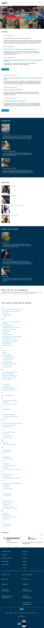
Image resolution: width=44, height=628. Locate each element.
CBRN (4, 352)
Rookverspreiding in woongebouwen (11, 478)
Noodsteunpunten (7, 451)
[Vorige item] (39, 535)
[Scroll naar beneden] (22, 21)
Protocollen (5, 467)
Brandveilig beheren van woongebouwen (12, 336)
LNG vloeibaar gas (7, 437)
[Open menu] (42, 3)
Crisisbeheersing (7, 361)
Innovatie (5, 418)
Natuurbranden (6, 449)
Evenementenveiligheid (8, 388)
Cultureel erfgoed (7, 367)
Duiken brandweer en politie (9, 377)
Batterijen (5, 323)
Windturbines (6, 518)
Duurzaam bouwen (7, 379)
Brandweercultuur (7, 343)
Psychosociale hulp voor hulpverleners (12, 469)
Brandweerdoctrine (7, 345)
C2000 (4, 350)
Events (24, 554)
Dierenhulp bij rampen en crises (10, 372)
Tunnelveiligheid (7, 495)
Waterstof (5, 513)
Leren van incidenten (8, 435)
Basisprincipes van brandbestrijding (11, 321)
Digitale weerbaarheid (8, 374)
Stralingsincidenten (7, 488)
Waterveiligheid (6, 515)
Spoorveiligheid (6, 485)
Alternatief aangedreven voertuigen (11, 311)
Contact (24, 567)
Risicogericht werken (8, 474)
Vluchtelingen (6, 504)
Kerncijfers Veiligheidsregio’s (10, 425)
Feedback (6, 612)
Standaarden (6, 486)
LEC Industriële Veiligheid (9, 432)
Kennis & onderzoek (6, 551)
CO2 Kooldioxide (7, 354)
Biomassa (5, 332)
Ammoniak (5, 313)
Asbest (4, 316)
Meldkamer (5, 442)
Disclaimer (15, 612)
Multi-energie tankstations (9, 444)
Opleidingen (4, 554)
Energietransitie (7, 386)
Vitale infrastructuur (8, 502)
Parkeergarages (6, 463)
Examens (24, 558)
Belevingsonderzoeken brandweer (11, 327)
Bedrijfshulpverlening (8, 325)
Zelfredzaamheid (7, 524)
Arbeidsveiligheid (7, 314)
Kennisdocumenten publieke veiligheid (12, 423)
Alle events (5, 110)
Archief (36, 612)
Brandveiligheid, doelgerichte (10, 341)
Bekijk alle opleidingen (30, 17)
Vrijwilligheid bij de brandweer (10, 508)
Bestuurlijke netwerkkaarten (10, 329)
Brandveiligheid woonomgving (10, 340)
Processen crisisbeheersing (9, 465)
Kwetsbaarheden (21, 616)
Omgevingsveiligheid (8, 458)
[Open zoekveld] (38, 3)
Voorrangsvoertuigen (8, 506)
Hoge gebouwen (7, 409)
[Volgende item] (41, 535)
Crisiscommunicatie (8, 365)
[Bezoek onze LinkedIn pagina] (22, 609)
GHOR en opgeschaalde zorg (10, 404)
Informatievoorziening (7, 558)
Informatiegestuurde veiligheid (10, 416)
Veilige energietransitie (8, 500)
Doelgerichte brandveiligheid (10, 375)
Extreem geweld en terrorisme (10, 390)
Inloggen (24, 561)
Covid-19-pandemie (7, 359)
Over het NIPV (5, 564)
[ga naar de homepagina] (5, 2)
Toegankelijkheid (31, 612)
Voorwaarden (21, 612)
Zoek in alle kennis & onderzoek (15, 17)
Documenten (25, 551)
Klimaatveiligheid (7, 426)
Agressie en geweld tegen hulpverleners (12, 309)
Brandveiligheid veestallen (9, 338)
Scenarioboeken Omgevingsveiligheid (12, 483)
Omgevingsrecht (7, 456)
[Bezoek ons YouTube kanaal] (20, 609)
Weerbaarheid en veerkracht (10, 517)
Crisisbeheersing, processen (9, 363)
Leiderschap (6, 433)
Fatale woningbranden (8, 395)
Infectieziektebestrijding (9, 414)
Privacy (25, 612)
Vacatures (24, 564)
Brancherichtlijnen (7, 334)
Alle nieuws (5, 69)
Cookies (11, 612)
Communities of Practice (9, 357)
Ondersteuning (5, 561)
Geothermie (6, 402)
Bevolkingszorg (6, 331)
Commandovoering (7, 356)
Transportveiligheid (7, 493)
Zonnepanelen (6, 525)
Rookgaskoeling (7, 476)
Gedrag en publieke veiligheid (10, 400)
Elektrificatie (6, 384)
